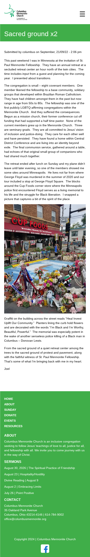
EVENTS (10, 420)
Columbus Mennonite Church (23, 505)
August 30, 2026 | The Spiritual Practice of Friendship (39, 468)
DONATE (10, 415)
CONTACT (12, 500)
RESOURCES (13, 426)
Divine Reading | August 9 (21, 480)
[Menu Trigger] (82, 14)
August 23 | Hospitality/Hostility (24, 474)
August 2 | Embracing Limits (22, 486)
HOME (8, 398)
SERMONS (12, 462)
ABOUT (9, 404)
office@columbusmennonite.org (25, 519)
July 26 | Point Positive (19, 493)
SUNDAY (10, 409)
